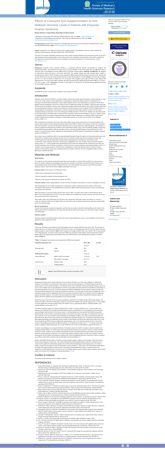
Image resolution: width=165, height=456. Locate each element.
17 (97, 301)
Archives (67, 16)
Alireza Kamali (70, 32)
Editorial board (50, 16)
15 (60, 286)
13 (46, 143)
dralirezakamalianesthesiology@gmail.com (46, 40)
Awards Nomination (119, 32)
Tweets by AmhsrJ (113, 219)
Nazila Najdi (59, 32)
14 (104, 145)
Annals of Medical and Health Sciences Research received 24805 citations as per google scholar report (119, 98)
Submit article (74, 16)
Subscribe (94, 16)
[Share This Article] (111, 87)
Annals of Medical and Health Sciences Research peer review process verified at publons (118, 109)
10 (49, 133)
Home (37, 16)
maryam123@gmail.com (87, 36)
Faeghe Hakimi (50, 32)
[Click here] (119, 103)
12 (45, 143)
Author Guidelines (84, 16)
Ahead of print (59, 16)
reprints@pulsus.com (40, 61)
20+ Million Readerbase (119, 39)
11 (69, 138)
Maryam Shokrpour (40, 32)
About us (42, 16)
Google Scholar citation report (117, 91)
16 (75, 291)
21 (67, 312)
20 (56, 305)
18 (54, 305)
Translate (124, 28)
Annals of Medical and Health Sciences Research (49, 444)
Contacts (100, 16)
